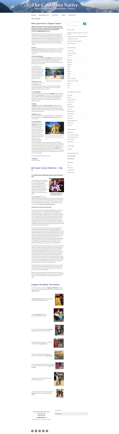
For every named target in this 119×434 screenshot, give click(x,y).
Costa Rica (69, 55)
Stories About (55, 15)
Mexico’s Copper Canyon (38, 298)
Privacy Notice (70, 141)
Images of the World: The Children (45, 284)
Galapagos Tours (70, 111)
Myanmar (69, 71)
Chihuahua (34, 124)
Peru (68, 57)
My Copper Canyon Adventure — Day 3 (47, 168)
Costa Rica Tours (70, 106)
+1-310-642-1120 (72, 15)
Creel (35, 84)
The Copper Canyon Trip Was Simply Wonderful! (77, 36)
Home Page (69, 95)
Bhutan (33, 393)
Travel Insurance (70, 139)
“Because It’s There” (71, 43)
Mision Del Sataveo (48, 105)
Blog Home (33, 15)
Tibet (68, 87)
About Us (69, 97)
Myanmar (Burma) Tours (72, 120)
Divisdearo (48, 57)
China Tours (69, 125)
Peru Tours (69, 109)
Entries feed (69, 167)
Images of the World (71, 78)
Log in (68, 165)
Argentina (69, 64)
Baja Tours (69, 104)
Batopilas (52, 93)
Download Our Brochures (72, 137)
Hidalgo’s (57, 147)
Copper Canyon (41, 31)
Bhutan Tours (70, 118)
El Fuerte (43, 57)
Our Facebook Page (71, 155)
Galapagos (69, 60)
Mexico (68, 85)
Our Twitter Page (70, 158)
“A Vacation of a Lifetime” (72, 38)
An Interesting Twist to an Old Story (74, 41)
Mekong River (49, 355)
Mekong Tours (70, 122)
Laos (34, 378)
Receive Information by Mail (73, 134)
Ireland (68, 73)
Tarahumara (40, 95)
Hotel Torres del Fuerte (37, 48)
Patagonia (38, 314)
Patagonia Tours (70, 113)
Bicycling (69, 83)
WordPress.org (70, 172)
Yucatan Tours (70, 102)
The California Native (54, 5)
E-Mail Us (63, 15)
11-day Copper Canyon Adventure (47, 204)
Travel (68, 76)
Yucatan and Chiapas (71, 53)
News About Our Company (72, 80)
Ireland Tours (70, 115)
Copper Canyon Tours (71, 99)
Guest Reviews (70, 132)
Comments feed (70, 170)
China (68, 69)
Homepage (69, 149)
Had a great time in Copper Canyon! (46, 23)
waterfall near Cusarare (49, 117)
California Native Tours (44, 15)
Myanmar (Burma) (43, 343)
